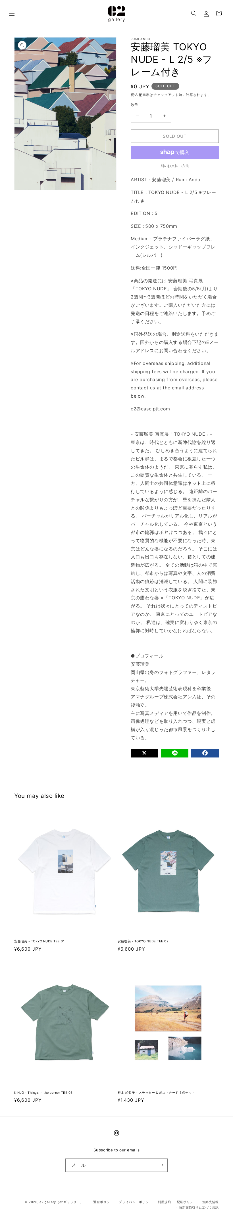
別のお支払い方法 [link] (175, 166)
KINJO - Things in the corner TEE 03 (43, 1093)
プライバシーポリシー (135, 1202)
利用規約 (164, 1202)
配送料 (144, 95)
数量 (134, 104)
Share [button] (143, 767)
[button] (12, 13)
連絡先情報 (210, 1202)
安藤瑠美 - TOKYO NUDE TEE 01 (39, 941)
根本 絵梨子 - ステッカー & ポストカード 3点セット (156, 1093)
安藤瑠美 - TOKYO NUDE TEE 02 (143, 941)
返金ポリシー (103, 1202)
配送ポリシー (187, 1202)
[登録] (161, 1165)
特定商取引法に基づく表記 (199, 1208)
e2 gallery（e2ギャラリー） (61, 1202)
